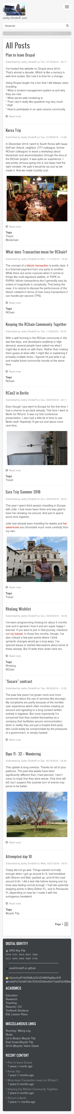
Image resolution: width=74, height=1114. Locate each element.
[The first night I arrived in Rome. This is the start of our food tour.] (37, 559)
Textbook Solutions (17, 1010)
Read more (16, 116)
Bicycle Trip (12, 913)
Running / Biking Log (18, 1030)
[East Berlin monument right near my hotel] (37, 448)
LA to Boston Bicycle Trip (20, 1038)
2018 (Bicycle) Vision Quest (22, 1046)
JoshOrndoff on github (22, 968)
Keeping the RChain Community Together (33, 1089)
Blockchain (12, 240)
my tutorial (16, 633)
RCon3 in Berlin (17, 1098)
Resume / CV (14, 1006)
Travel (9, 236)
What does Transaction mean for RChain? (33, 1080)
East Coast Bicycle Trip (19, 1042)
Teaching (11, 1003)
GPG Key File (17, 950)
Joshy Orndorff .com (15, 18)
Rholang (11, 665)
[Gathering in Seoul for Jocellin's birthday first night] (37, 198)
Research (11, 999)
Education (12, 995)
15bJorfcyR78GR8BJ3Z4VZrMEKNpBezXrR (34, 978)
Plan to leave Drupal (20, 1062)
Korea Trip (14, 1071)
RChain (10, 312)
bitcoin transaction (38, 265)
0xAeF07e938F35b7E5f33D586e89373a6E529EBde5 (40, 981)
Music (9, 1034)
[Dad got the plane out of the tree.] (37, 814)
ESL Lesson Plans (17, 1014)
